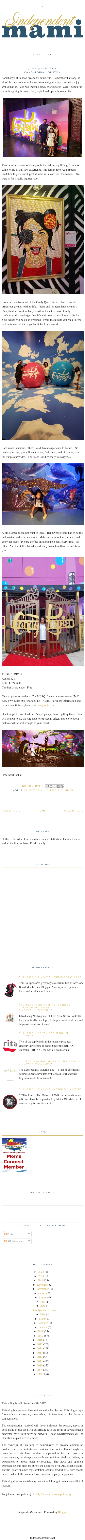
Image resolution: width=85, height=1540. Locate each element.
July (43, 1301)
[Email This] (47, 786)
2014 (39, 1348)
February (43, 1323)
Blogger (62, 1512)
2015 (39, 1344)
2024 (41, 1272)
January (43, 1327)
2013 (39, 1353)
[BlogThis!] (51, 786)
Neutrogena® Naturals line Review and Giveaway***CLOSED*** (49, 1062)
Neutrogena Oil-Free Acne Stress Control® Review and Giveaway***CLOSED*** (44, 1007)
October (42, 1293)
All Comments (15, 1241)
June (42, 1306)
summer (67, 790)
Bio (50, 54)
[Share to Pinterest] (62, 786)
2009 (39, 1370)
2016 (39, 1340)
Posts (10, 1234)
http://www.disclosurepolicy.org (54, 1494)
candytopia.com (46, 705)
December (42, 1284)
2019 (40, 1280)
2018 (40, 1331)
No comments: (33, 786)
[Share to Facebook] (58, 786)
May (42, 1314)
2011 (39, 1361)
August (43, 1297)
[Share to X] (55, 786)
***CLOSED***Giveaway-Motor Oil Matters (50, 1089)
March (42, 1318)
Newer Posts (73, 811)
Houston (52, 790)
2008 (40, 1374)
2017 (40, 1336)
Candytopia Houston (42, 72)
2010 (39, 1365)
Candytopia (33, 790)
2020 (41, 1276)
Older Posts (11, 811)
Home (37, 54)
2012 (39, 1357)
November (43, 1289)
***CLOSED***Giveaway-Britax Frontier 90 (50, 977)
